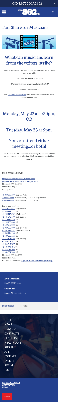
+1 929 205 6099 (8, 195)
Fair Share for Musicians (17, 95)
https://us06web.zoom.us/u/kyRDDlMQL (37, 260)
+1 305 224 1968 (8, 233)
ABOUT (9, 347)
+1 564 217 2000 (8, 249)
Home (8, 320)
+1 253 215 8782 (8, 214)
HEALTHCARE (13, 342)
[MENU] (4, 11)
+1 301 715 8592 (8, 230)
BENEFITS (11, 338)
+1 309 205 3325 (8, 236)
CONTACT (10, 356)
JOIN (7, 352)
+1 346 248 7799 (8, 217)
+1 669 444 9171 (8, 211)
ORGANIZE (11, 329)
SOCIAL (9, 365)
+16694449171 (8, 200)
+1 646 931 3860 (8, 252)
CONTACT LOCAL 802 (27, 3)
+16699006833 (8, 198)
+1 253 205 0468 (8, 222)
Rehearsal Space (11, 382)
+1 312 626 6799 (8, 238)
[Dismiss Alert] (54, 3)
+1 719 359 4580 (8, 219)
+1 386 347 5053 (8, 244)
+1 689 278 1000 (8, 225)
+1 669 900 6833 (8, 208)
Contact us (8, 385)
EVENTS (9, 361)
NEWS (8, 324)
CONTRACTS (12, 333)
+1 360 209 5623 (8, 241)
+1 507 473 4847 (8, 247)
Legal (5, 387)
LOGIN (8, 370)
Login (7, 396)
